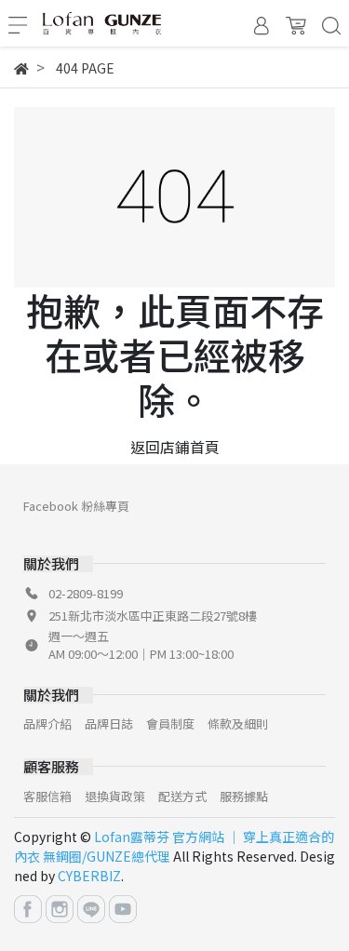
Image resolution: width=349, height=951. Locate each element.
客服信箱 (47, 796)
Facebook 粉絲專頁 (76, 506)
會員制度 (170, 723)
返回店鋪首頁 (175, 446)
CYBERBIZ (89, 875)
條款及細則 (238, 723)
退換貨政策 (115, 796)
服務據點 (244, 796)
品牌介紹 (47, 723)
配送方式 (182, 796)
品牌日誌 (109, 723)
